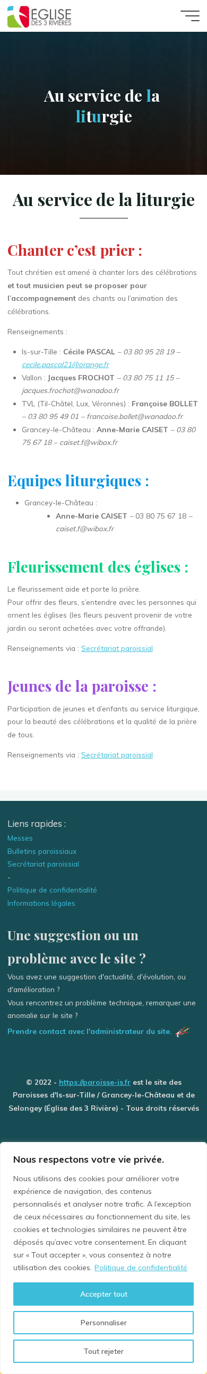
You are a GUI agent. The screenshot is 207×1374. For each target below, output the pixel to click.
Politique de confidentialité (140, 1267)
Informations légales (41, 902)
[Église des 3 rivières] (39, 15)
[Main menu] (190, 16)
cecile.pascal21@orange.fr (65, 364)
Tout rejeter (103, 1351)
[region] (103, 1258)
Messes (20, 837)
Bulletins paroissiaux (41, 850)
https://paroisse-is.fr (95, 1081)
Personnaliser (104, 1322)
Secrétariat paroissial (117, 648)
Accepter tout (103, 1294)
